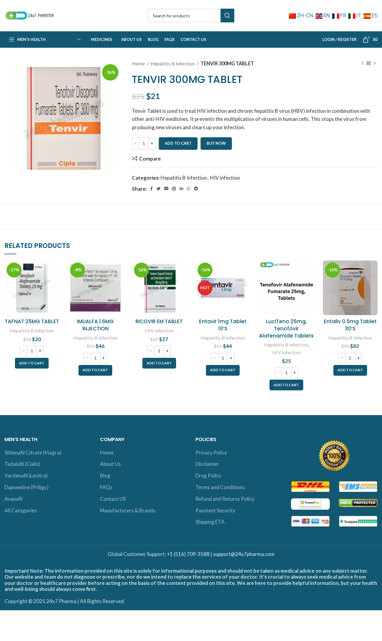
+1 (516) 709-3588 (188, 554)
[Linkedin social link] (181, 188)
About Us (110, 464)
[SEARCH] (227, 15)
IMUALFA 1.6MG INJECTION (95, 325)
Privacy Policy (211, 452)
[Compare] (54, 270)
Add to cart (178, 143)
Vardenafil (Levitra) (26, 475)
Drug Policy (208, 475)
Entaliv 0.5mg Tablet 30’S (350, 325)
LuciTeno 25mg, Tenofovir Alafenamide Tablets (286, 328)
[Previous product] (363, 64)
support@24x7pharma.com (244, 554)
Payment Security (215, 510)
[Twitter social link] (158, 188)
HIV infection (225, 178)
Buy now (216, 143)
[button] (32, 363)
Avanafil (13, 499)
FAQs (106, 487)
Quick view (54, 283)
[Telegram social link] (196, 188)
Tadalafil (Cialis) (22, 464)
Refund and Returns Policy (225, 499)
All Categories (20, 510)
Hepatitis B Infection (173, 63)
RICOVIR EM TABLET (159, 321)
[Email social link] (166, 188)
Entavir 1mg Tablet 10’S (223, 325)
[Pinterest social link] (174, 188)
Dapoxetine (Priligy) (26, 487)
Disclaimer (207, 464)
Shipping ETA (210, 522)
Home (139, 63)
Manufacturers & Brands (127, 510)
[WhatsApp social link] (188, 188)
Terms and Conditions (220, 487)
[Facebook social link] (151, 188)
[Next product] (375, 64)
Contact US (113, 499)
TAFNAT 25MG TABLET (32, 321)
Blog (105, 475)
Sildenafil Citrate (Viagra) (32, 452)
